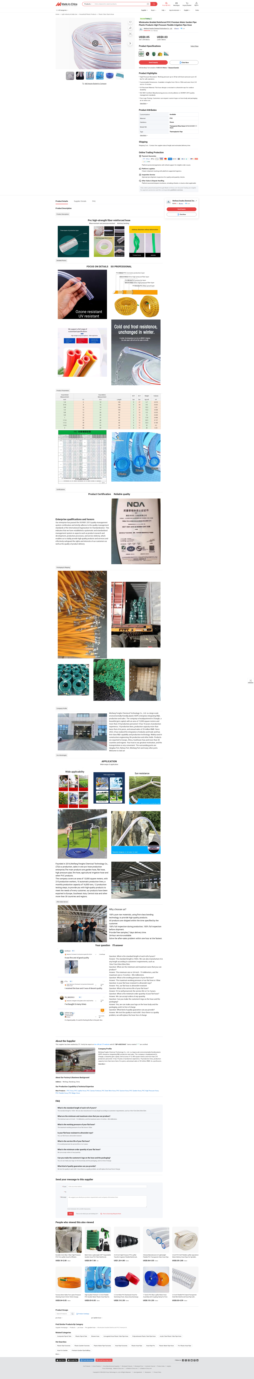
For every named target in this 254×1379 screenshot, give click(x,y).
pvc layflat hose (96, 1318)
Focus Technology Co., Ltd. (113, 1372)
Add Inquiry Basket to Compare (95, 84)
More (57, 1354)
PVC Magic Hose (74, 1093)
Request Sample (173, 67)
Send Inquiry (153, 62)
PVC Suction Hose (122, 1091)
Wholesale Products (127, 1366)
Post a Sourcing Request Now (110, 1214)
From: (64, 1187)
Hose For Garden (62, 1350)
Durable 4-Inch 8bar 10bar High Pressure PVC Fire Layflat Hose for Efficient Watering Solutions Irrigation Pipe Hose (68, 1257)
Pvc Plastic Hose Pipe (184, 1346)
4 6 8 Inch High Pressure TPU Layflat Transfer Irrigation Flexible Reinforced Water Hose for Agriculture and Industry (126, 1257)
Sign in (196, 5)
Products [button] (87, 4)
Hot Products (86, 1366)
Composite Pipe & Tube (64, 1336)
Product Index (161, 1366)
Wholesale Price (138, 1366)
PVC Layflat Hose (80, 1091)
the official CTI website (102, 1044)
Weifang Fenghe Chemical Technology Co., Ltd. (158, 28)
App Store (61, 1360)
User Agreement (138, 1372)
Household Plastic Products (87, 14)
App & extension (174, 10)
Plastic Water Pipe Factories (102, 1346)
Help (163, 10)
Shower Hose (95, 1336)
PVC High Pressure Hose (150, 1091)
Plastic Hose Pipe (136, 1346)
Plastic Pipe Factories (63, 1346)
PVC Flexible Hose (62, 1093)
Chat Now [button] (185, 62)
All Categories (62, 10)
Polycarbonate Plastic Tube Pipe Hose (144, 1336)
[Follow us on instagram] (189, 1360)
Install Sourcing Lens (105, 1360)
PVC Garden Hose (135, 1091)
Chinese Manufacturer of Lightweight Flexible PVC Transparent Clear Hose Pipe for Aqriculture (155, 1257)
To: (65, 1192)
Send (70, 1214)
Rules (197, 10)
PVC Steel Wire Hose (109, 1091)
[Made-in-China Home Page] (66, 4)
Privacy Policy (157, 1372)
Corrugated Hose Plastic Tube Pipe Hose (115, 1336)
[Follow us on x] (186, 1360)
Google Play (72, 1360)
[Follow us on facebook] (183, 1360)
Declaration (148, 1372)
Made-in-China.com (118, 1368)
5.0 (175, 203)
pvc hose (58, 1318)
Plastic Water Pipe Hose (166, 1346)
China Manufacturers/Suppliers (111, 1366)
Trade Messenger (87, 1360)
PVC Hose (70, 1091)
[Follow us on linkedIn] (197, 1360)
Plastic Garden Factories (82, 1346)
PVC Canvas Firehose (94, 1091)
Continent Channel (150, 1366)
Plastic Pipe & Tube (81, 1336)
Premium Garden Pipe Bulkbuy (81, 1350)
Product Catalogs (83, 1314)
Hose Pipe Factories (121, 1346)
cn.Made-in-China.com (146, 1368)
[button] (148, 4)
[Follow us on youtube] (192, 1360)
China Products (96, 1366)
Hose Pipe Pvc (150, 1346)
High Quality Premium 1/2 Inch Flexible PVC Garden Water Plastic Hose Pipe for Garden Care (97, 1297)
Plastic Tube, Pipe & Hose (106, 14)
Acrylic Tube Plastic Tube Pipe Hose (170, 1336)
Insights (169, 1366)
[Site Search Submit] (153, 4)
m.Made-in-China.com (132, 1368)
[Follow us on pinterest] (194, 1360)
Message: (63, 1197)
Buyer (153, 10)
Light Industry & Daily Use (69, 14)
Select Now (194, 46)
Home (57, 14)
